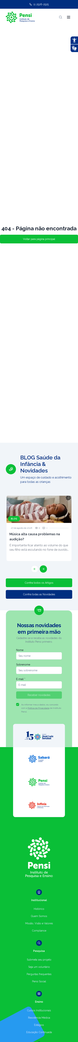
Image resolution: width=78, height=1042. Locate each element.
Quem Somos (39, 916)
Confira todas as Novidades (39, 594)
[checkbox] (17, 704)
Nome (19, 650)
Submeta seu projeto (39, 959)
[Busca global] (60, 17)
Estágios (39, 1024)
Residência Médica (39, 1017)
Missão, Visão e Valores (39, 923)
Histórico (39, 908)
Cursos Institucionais (39, 1010)
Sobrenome (23, 664)
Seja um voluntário (39, 966)
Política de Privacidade (38, 708)
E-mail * (20, 679)
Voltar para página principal (39, 239)
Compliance (39, 930)
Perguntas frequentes (39, 974)
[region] (39, 513)
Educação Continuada (39, 1032)
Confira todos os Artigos (39, 582)
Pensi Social (39, 981)
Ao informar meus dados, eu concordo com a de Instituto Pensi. (41, 708)
